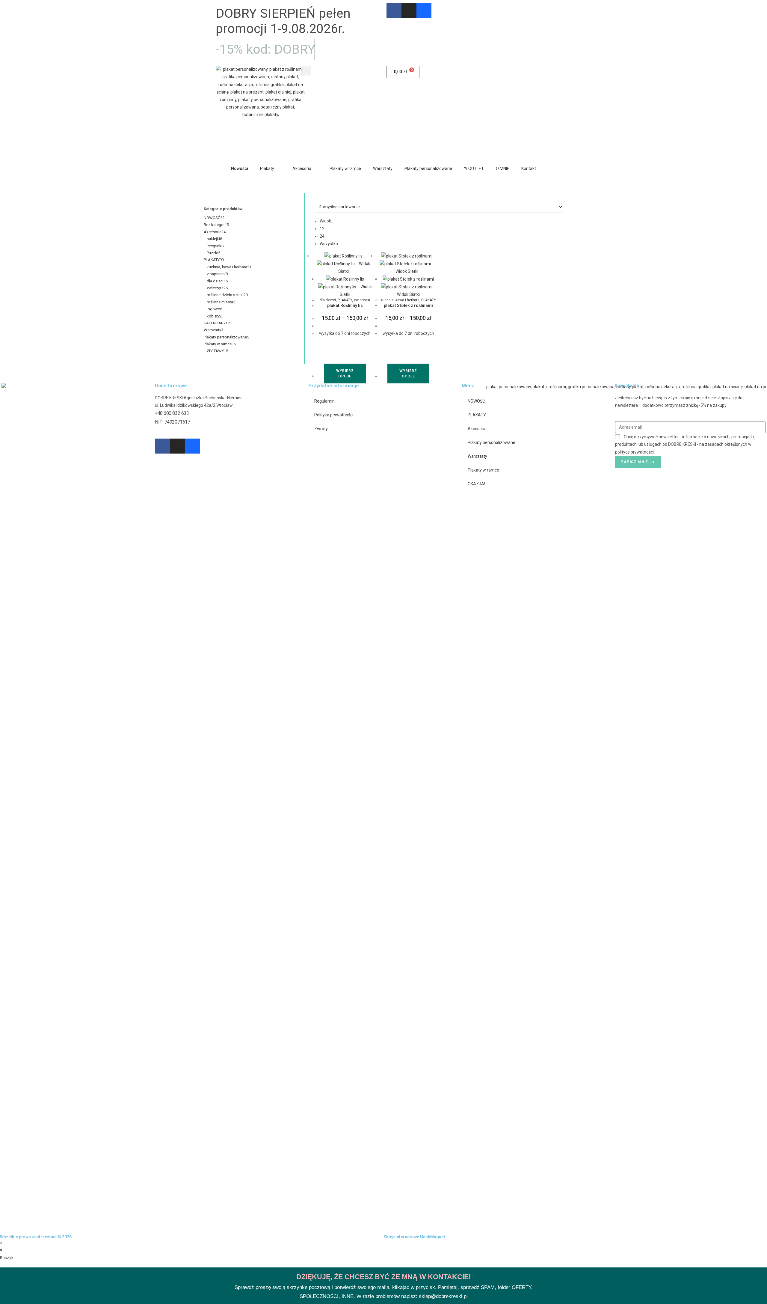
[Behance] (423, 10)
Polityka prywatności (333, 414)
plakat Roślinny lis (345, 305)
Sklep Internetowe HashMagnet (414, 1236)
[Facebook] (393, 10)
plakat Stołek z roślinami (408, 305)
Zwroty (321, 428)
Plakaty (267, 168)
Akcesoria (301, 168)
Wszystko (329, 243)
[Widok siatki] (315, 197)
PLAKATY (345, 300)
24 (322, 236)
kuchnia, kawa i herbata (400, 300)
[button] (306, 71)
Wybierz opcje (345, 373)
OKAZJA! (476, 483)
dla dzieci (328, 300)
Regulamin (324, 401)
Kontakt (528, 168)
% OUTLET (474, 168)
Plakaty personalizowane (428, 168)
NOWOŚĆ (476, 401)
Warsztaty (382, 168)
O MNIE (502, 168)
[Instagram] (408, 10)
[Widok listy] (318, 197)
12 (322, 228)
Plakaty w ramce (345, 168)
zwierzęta (362, 300)
